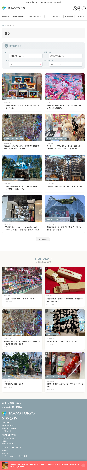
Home (4, 25)
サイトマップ (6, 431)
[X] (3, 418)
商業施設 (5, 450)
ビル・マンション (8, 438)
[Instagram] (11, 418)
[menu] (84, 8)
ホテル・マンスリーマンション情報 (14, 456)
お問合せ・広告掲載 (9, 428)
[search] (75, 8)
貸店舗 (4, 441)
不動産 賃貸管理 (7, 443)
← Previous (42, 239)
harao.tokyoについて (9, 425)
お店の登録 (69, 16)
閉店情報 (5, 453)
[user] (79, 8)
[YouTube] (7, 418)
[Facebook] (15, 418)
